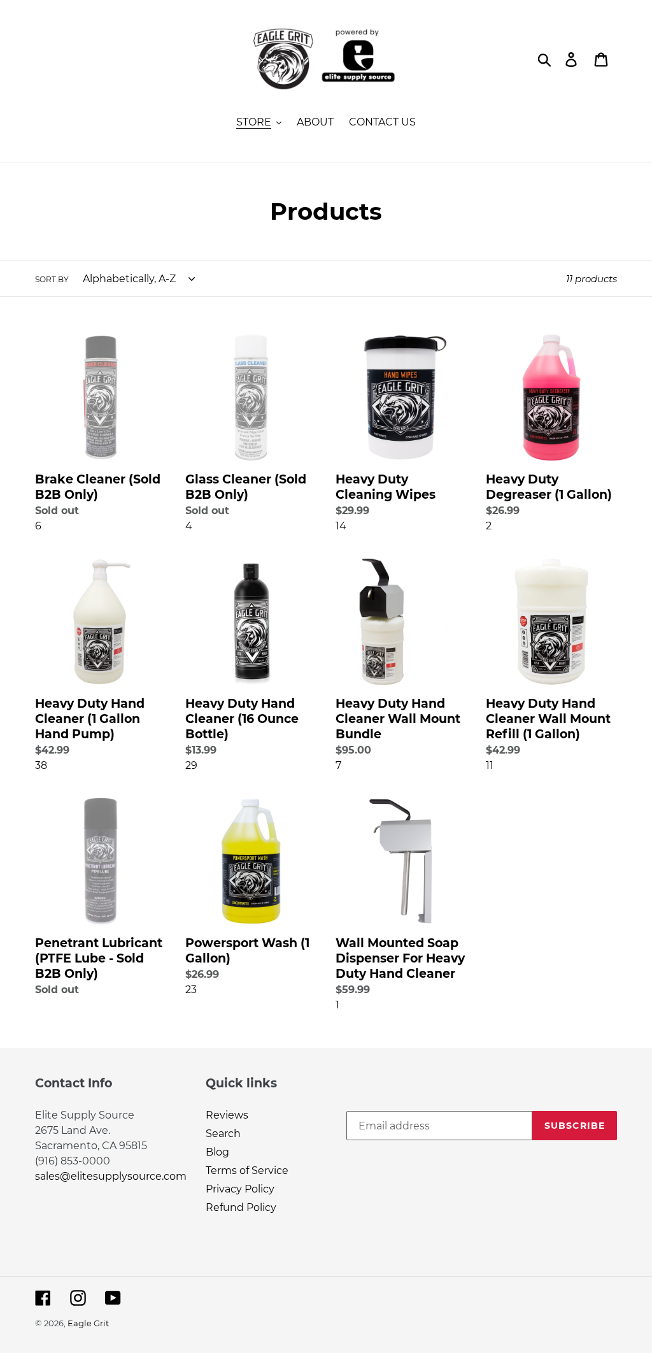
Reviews (227, 1115)
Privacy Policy (240, 1189)
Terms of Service (247, 1170)
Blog (217, 1152)
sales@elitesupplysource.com (111, 1176)
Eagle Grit (88, 1323)
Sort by (52, 279)
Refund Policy (241, 1207)
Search (223, 1134)
